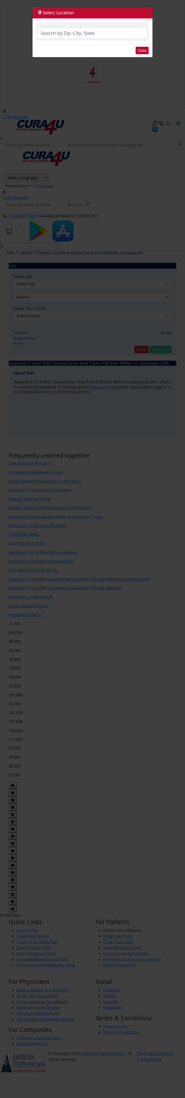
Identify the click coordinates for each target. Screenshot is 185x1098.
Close (142, 50)
